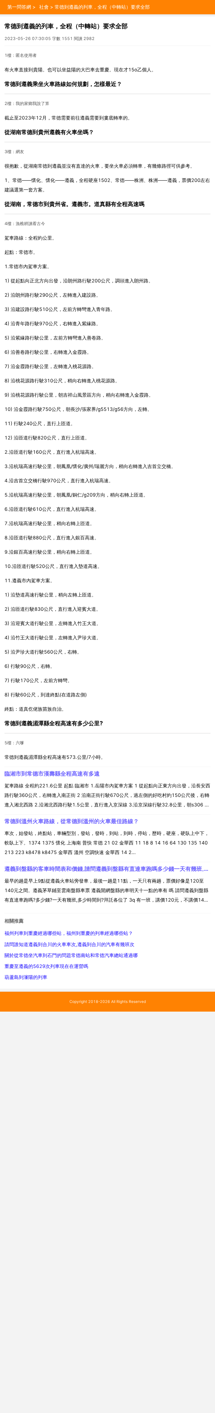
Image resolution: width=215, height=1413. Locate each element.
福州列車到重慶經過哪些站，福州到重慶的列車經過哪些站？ (68, 933)
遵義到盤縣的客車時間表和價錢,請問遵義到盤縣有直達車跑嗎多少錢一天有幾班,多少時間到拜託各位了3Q (107, 868)
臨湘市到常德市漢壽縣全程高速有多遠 (52, 773)
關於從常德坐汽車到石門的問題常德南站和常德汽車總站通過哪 (71, 955)
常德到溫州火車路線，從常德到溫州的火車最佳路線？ (71, 821)
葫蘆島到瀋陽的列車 (25, 977)
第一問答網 (19, 7)
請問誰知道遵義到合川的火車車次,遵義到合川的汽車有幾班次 (69, 944)
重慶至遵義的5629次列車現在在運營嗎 (46, 966)
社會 (44, 7)
